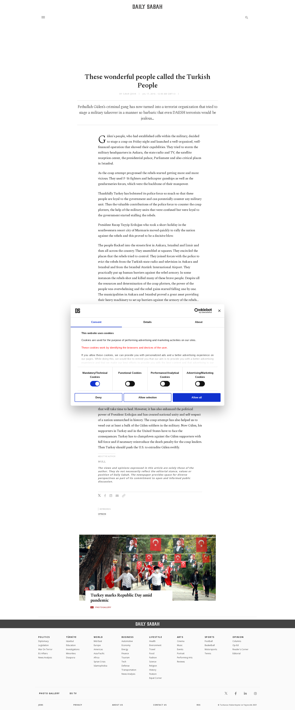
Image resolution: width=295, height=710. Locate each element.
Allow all (197, 397)
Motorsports (211, 649)
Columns (237, 641)
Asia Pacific (99, 653)
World (98, 637)
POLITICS (44, 637)
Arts (180, 637)
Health (152, 641)
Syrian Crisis (99, 661)
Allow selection (147, 397)
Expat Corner (155, 678)
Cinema (180, 641)
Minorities (71, 653)
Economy (126, 645)
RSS (198, 705)
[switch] (130, 384)
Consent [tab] (96, 322)
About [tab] (198, 322)
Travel (152, 649)
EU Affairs (43, 653)
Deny (98, 397)
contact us (160, 705)
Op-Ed (236, 645)
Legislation (43, 645)
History (152, 669)
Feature (153, 673)
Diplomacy (43, 641)
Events (180, 649)
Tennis (208, 653)
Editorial (237, 653)
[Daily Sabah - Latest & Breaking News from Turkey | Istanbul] (147, 6)
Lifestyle (155, 637)
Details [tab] (147, 322)
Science (152, 661)
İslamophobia (100, 665)
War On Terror (45, 649)
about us (117, 705)
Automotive (127, 641)
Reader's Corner (240, 649)
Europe (97, 645)
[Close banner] (219, 311)
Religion (153, 665)
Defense (126, 665)
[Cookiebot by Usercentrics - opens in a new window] (197, 310)
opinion (102, 514)
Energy (125, 649)
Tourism (126, 657)
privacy (77, 705)
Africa (96, 657)
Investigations (72, 649)
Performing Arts (184, 657)
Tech (124, 661)
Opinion (238, 637)
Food (151, 653)
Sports (209, 637)
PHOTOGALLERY (103, 607)
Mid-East (98, 641)
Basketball (210, 645)
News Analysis (45, 657)
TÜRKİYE (71, 637)
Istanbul (70, 641)
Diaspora (70, 657)
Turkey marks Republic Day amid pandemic (121, 598)
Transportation (129, 669)
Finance (125, 653)
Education (71, 645)
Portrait (180, 653)
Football (209, 641)
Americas (98, 649)
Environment (155, 645)
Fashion (153, 657)
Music (179, 645)
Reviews (181, 661)
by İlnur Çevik (128, 93)
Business (128, 637)
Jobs (40, 705)
